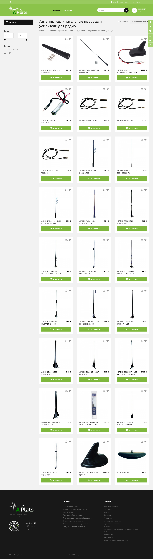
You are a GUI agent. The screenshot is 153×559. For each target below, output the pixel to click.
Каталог (56, 10)
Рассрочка (108, 518)
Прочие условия (110, 535)
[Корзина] (150, 26)
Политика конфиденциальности (116, 540)
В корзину (57, 78)
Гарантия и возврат (111, 524)
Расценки (107, 527)
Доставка (107, 515)
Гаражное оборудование (72, 515)
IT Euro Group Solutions (17, 555)
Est (134, 2)
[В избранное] (69, 39)
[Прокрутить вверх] (150, 45)
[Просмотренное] (150, 40)
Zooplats (68, 10)
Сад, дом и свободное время (74, 527)
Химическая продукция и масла (75, 509)
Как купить (108, 509)
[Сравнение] (150, 35)
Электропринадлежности (57, 31)
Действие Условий (111, 506)
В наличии (124, 22)
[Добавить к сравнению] (66, 39)
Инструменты (68, 512)
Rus (138, 2)
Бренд (7, 46)
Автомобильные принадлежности (76, 524)
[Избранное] (150, 31)
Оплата (106, 512)
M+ (9, 53)
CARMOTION (12, 50)
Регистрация (123, 2)
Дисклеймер (108, 538)
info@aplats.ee (29, 526)
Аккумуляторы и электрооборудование (78, 518)
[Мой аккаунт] (150, 22)
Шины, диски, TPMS (70, 506)
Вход (114, 2)
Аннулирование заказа (112, 521)
